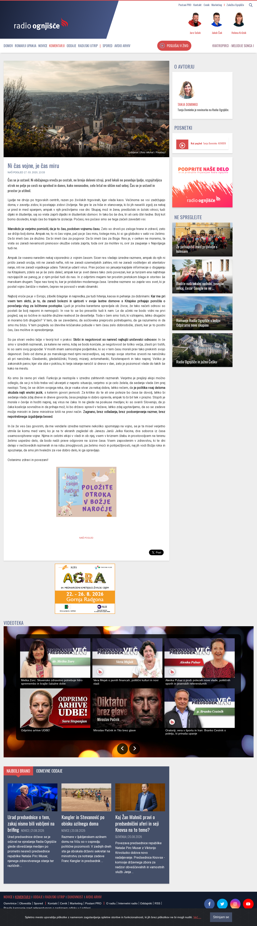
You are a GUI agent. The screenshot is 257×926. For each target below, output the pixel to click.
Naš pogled (15, 172)
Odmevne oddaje (49, 771)
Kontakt (197, 5)
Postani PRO (184, 5)
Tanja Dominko (187, 104)
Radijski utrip (88, 45)
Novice (42, 45)
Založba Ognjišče (235, 5)
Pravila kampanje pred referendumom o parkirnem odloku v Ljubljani (47, 908)
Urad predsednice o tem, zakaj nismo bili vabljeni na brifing (31, 823)
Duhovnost (75, 897)
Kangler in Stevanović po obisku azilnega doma (82, 820)
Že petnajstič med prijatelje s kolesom (196, 249)
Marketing (216, 5)
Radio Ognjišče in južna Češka (196, 362)
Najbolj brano (18, 771)
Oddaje (71, 45)
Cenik (206, 5)
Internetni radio (128, 903)
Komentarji (57, 45)
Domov (8, 45)
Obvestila (25, 903)
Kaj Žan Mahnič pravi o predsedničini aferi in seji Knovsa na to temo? (137, 823)
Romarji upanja (25, 45)
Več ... (197, 917)
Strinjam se (221, 917)
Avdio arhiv (122, 45)
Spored (107, 45)
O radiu (111, 903)
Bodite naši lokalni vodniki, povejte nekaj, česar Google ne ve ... (200, 286)
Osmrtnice (10, 903)
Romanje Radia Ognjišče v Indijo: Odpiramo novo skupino (198, 322)
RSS (157, 903)
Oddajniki (146, 903)
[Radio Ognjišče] (40, 24)
